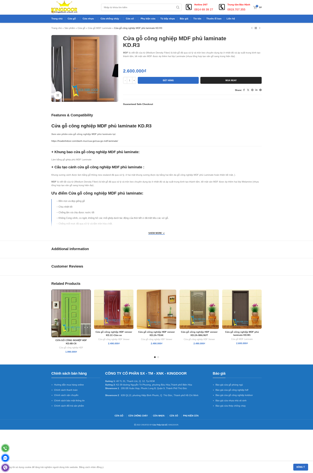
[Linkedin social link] (256, 90)
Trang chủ (56, 28)
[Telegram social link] (260, 90)
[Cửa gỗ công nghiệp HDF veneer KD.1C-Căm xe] (114, 309)
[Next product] (260, 28)
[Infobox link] (199, 7)
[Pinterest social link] (252, 90)
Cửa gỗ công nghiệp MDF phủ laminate (94, 125)
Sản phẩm (69, 28)
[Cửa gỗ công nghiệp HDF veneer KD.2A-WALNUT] (199, 309)
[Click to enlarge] (58, 95)
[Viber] (5, 467)
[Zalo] (5, 458)
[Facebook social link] (244, 90)
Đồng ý (301, 467)
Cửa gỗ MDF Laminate (100, 28)
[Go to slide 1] (155, 357)
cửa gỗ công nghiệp (90, 152)
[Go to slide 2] (158, 357)
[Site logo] (64, 7)
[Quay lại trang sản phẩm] (256, 28)
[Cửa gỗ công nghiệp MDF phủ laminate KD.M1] (242, 309)
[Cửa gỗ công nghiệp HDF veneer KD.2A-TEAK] (156, 309)
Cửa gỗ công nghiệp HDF (71, 347)
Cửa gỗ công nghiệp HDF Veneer (113, 339)
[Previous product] (252, 28)
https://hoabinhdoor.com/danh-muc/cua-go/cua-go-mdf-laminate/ (84, 141)
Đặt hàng (168, 80)
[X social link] (248, 90)
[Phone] (5, 448)
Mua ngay (231, 80)
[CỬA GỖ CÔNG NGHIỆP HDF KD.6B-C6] (71, 313)
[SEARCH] (178, 7)
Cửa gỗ (81, 28)
